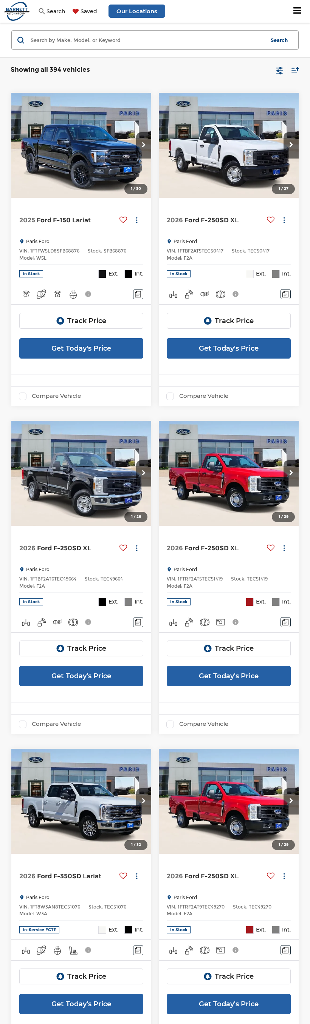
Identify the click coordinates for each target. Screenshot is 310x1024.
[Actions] (136, 220)
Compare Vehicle (56, 396)
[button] (143, 145)
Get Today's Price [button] (81, 348)
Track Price (86, 321)
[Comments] (138, 294)
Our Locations (136, 11)
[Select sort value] (293, 69)
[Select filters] (279, 69)
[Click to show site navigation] (297, 11)
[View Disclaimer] (88, 294)
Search (279, 40)
